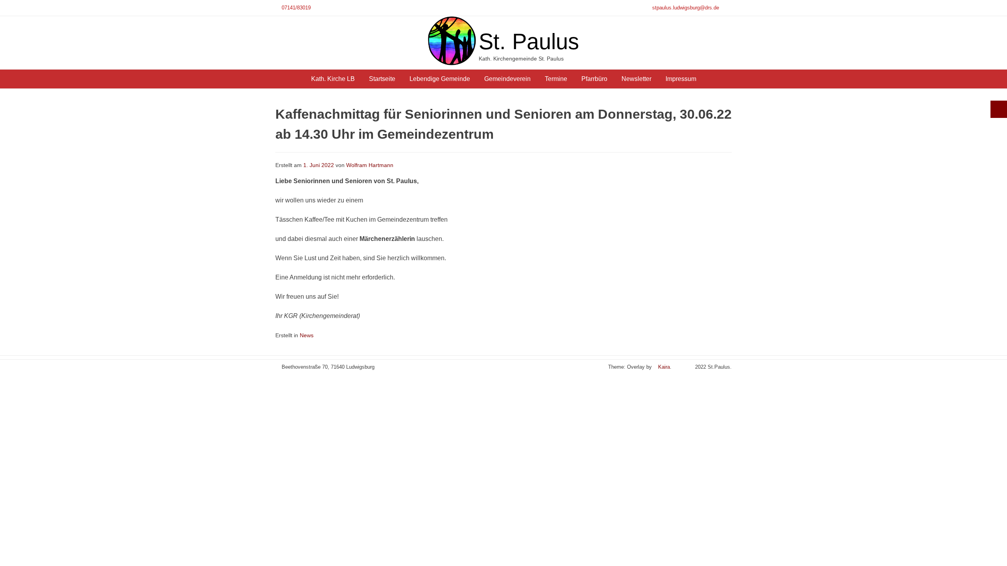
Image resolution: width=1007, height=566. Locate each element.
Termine (556, 78)
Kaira (664, 367)
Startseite (382, 78)
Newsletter (636, 78)
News (307, 335)
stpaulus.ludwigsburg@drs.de (685, 8)
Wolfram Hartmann (369, 165)
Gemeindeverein (507, 78)
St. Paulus (529, 41)
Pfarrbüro (594, 78)
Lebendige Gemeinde (439, 78)
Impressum (681, 78)
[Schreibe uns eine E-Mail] (681, 367)
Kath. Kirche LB (333, 78)
